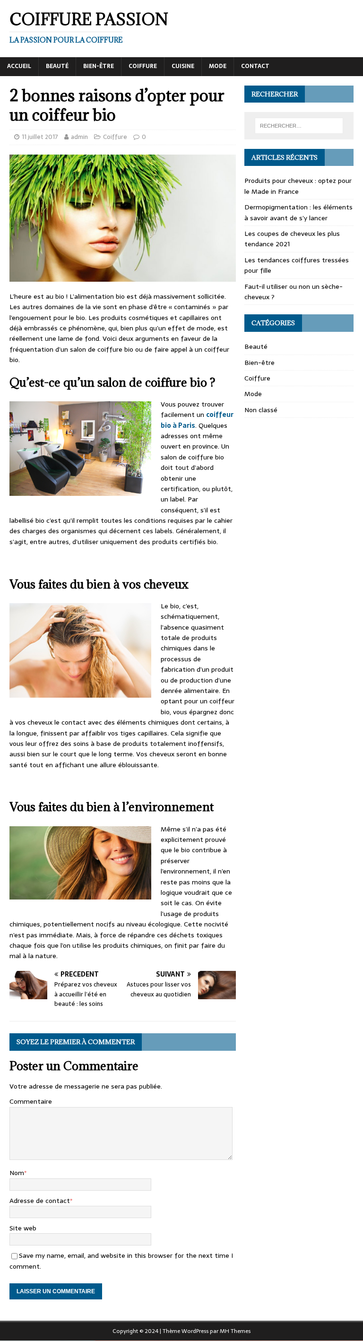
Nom (16, 1173)
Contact (255, 66)
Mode (217, 66)
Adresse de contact (39, 1200)
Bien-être (98, 66)
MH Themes (235, 1331)
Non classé (260, 410)
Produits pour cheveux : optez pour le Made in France (298, 185)
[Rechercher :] (299, 126)
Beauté (57, 66)
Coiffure (143, 66)
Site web (22, 1228)
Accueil (19, 66)
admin (79, 137)
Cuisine (183, 66)
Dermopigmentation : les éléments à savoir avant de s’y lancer (298, 212)
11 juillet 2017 (40, 137)
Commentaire (30, 1101)
